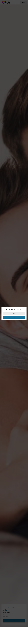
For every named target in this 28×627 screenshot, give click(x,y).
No (14, 313)
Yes (14, 317)
